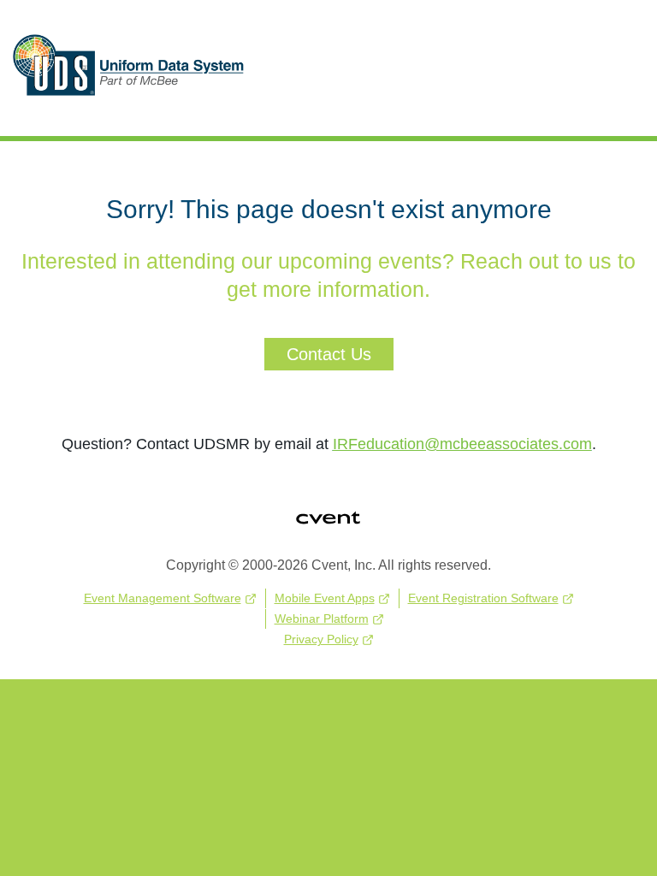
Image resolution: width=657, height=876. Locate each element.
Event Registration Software (483, 598)
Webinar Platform (322, 618)
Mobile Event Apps (325, 598)
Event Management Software (162, 598)
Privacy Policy (321, 639)
